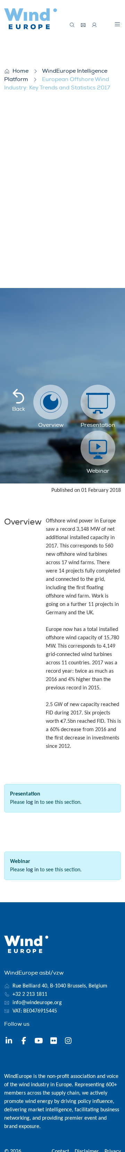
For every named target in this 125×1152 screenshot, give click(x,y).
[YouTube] (38, 1041)
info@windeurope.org (37, 1003)
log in (32, 802)
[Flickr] (53, 1041)
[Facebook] (23, 1041)
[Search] (72, 25)
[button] (117, 24)
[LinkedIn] (9, 1041)
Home (20, 70)
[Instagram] (68, 1041)
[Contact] (83, 25)
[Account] (94, 25)
